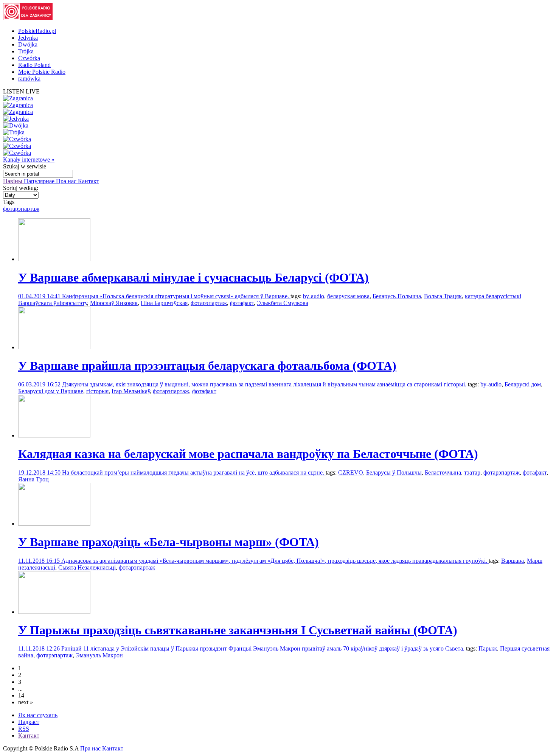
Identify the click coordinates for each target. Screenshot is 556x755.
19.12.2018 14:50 (40, 472)
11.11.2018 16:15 (39, 560)
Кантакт (88, 181)
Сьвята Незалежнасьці (87, 567)
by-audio (313, 296)
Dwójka (27, 44)
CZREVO (350, 472)
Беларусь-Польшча (397, 296)
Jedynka (28, 37)
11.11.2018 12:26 (39, 648)
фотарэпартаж (21, 208)
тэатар (472, 472)
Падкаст (28, 722)
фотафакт (242, 303)
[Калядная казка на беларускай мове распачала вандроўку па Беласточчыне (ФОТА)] (54, 435)
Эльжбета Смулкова (282, 303)
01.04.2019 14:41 (40, 296)
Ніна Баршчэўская (164, 303)
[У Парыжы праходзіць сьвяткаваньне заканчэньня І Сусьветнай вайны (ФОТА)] (54, 612)
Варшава (512, 560)
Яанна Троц (33, 479)
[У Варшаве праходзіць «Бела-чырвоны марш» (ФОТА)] (54, 523)
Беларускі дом (523, 384)
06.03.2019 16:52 (40, 384)
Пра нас (67, 181)
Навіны (13, 181)
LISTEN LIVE (21, 91)
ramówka (29, 78)
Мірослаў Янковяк (114, 303)
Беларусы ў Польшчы (394, 472)
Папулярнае (40, 181)
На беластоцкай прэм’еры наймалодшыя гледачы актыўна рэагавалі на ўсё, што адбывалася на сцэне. (194, 472)
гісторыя (97, 391)
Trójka (26, 51)
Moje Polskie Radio (41, 71)
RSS (23, 728)
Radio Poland (34, 65)
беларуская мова (348, 296)
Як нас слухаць (37, 715)
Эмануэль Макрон (99, 655)
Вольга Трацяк (443, 296)
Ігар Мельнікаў (131, 391)
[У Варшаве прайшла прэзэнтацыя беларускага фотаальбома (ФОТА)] (54, 347)
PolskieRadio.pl (37, 31)
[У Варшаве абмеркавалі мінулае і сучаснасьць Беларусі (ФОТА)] (54, 259)
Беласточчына (443, 472)
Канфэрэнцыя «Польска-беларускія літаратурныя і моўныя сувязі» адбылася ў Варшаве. (176, 296)
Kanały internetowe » (28, 159)
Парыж (487, 648)
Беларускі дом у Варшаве (50, 391)
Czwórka (29, 58)
